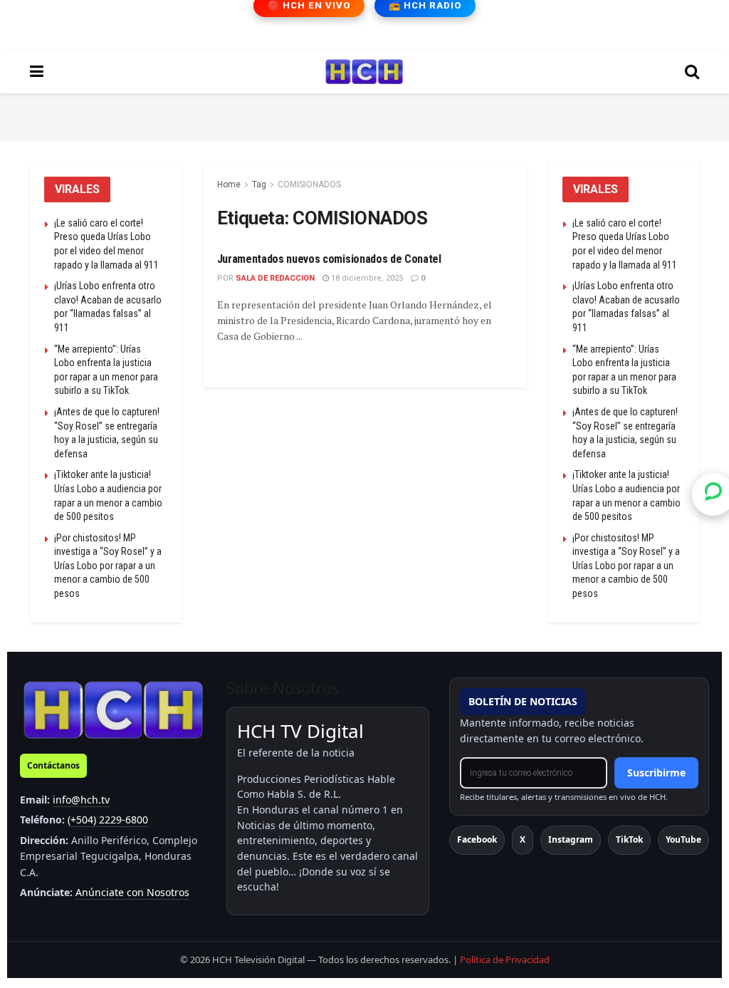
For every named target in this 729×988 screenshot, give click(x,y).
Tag (259, 184)
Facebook (477, 839)
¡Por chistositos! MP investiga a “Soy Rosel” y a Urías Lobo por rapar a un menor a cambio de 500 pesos (108, 565)
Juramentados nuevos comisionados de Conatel (329, 259)
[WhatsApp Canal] (713, 493)
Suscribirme (656, 772)
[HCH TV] (113, 709)
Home (229, 184)
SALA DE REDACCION (275, 278)
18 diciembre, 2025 (366, 278)
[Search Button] (692, 72)
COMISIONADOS (309, 184)
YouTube (683, 839)
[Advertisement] (364, 114)
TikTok (629, 839)
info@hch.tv (81, 799)
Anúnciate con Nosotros (132, 892)
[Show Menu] (36, 72)
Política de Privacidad (505, 959)
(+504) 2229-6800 (108, 819)
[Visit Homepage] (364, 72)
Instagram (570, 839)
